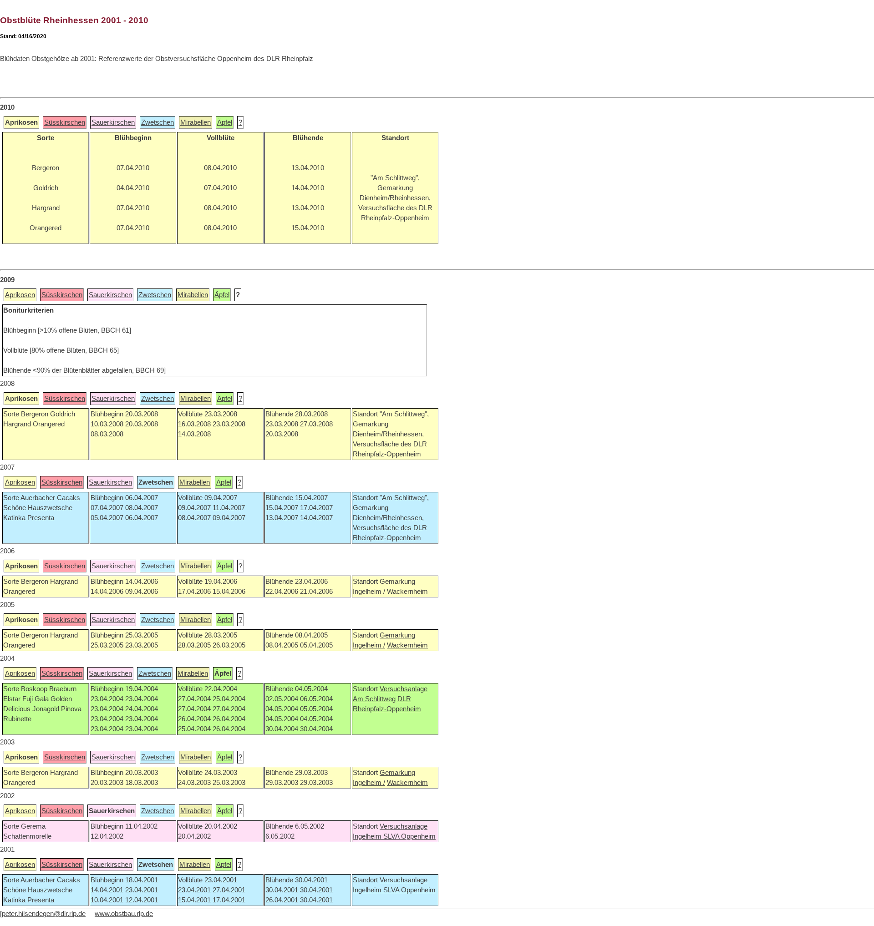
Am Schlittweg (374, 699)
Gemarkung (397, 635)
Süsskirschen (64, 122)
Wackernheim (407, 645)
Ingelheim (368, 836)
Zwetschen (157, 122)
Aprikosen (20, 295)
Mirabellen (195, 122)
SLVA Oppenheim (409, 836)
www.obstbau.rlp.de (124, 913)
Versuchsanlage (403, 689)
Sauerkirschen (113, 122)
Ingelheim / (369, 645)
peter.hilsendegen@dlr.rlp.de (44, 913)
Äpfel (224, 122)
